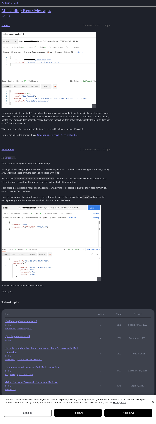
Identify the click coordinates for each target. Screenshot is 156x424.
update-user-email (25, 374)
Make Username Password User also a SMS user (31, 382)
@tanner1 (10, 158)
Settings (27, 413)
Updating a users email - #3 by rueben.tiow (58, 135)
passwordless (10, 389)
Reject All (78, 413)
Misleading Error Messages (26, 10)
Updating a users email (17, 336)
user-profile (10, 329)
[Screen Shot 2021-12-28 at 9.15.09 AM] (49, 70)
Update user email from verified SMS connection (32, 367)
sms (6, 374)
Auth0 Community (11, 3)
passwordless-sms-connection (29, 359)
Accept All (128, 413)
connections (10, 359)
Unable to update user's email (21, 321)
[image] (51, 243)
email (12, 374)
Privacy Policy (119, 402)
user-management (24, 329)
